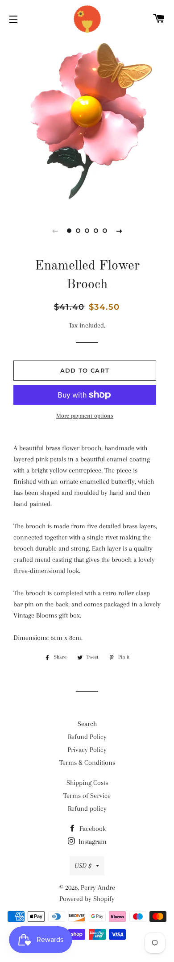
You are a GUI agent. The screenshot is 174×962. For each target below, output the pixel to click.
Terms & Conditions (87, 763)
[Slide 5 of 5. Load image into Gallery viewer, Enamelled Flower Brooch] (104, 230)
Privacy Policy (87, 750)
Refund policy (87, 808)
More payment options (84, 415)
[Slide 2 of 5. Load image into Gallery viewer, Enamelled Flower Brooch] (78, 230)
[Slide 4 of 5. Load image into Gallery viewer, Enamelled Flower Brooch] (95, 230)
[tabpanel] (87, 123)
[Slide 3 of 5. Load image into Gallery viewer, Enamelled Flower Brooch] (87, 230)
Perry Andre (98, 887)
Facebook (92, 829)
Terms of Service (87, 796)
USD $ (83, 866)
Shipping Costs (87, 783)
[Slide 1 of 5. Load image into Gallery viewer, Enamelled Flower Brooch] (69, 230)
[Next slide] (119, 230)
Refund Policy (87, 737)
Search (87, 724)
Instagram (92, 842)
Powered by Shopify (87, 899)
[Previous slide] (55, 230)
